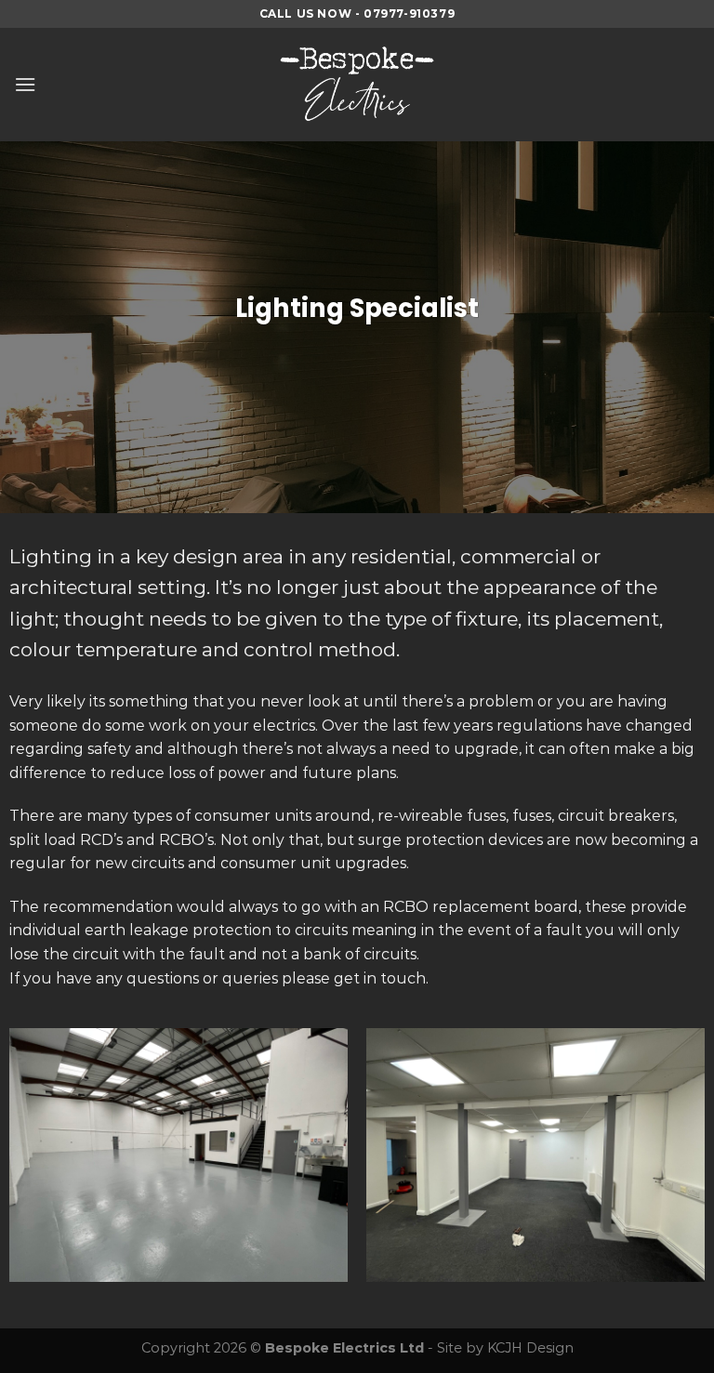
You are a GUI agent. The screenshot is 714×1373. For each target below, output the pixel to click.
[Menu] (25, 84)
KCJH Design (530, 1348)
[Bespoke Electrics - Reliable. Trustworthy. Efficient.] (357, 85)
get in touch (380, 978)
